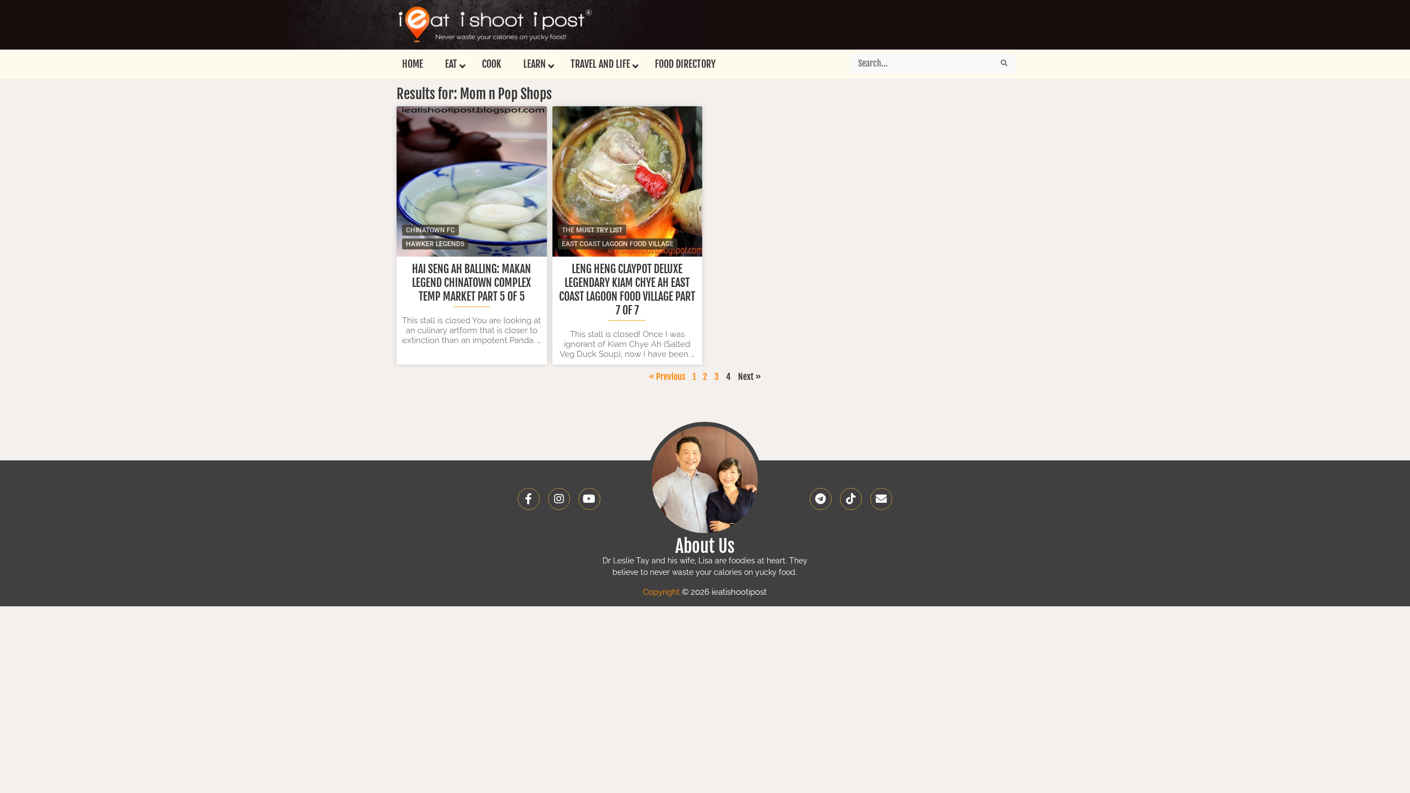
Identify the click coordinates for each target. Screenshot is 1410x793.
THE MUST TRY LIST (592, 230)
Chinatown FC (430, 230)
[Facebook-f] (529, 499)
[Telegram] (821, 499)
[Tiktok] (851, 499)
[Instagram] (559, 499)
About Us (705, 546)
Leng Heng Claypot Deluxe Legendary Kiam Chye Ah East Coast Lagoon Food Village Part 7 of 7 (627, 289)
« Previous (667, 376)
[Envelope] (881, 499)
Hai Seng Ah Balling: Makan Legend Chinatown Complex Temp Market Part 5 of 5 (471, 282)
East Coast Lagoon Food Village (618, 244)
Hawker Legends (435, 244)
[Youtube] (589, 499)
